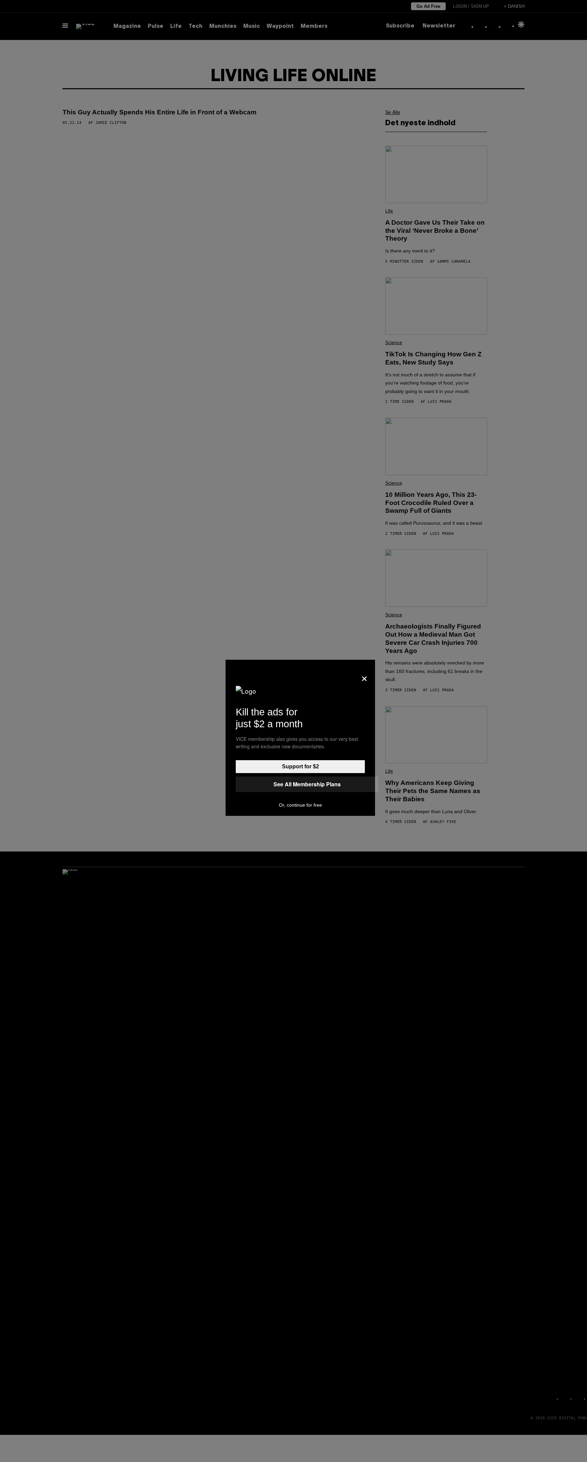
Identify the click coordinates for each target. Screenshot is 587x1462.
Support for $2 (300, 766)
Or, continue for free (300, 805)
